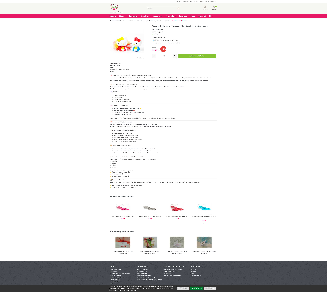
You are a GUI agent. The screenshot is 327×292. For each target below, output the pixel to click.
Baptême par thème (165, 20)
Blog (210, 16)
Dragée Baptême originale (151, 20)
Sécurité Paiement (142, 273)
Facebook (193, 269)
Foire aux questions (116, 275)
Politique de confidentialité (118, 277)
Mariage (122, 16)
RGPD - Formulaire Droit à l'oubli (146, 277)
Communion (133, 16)
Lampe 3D (202, 16)
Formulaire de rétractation (144, 275)
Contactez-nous (115, 281)
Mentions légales (115, 279)
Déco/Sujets (145, 16)
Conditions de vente (142, 269)
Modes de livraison (142, 271)
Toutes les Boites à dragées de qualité (133, 20)
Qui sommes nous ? (116, 269)
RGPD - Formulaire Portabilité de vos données (149, 279)
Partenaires (114, 271)
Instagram (193, 271)
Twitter (192, 273)
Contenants (183, 16)
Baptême (112, 16)
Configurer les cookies (196, 275)
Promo (192, 16)
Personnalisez (170, 16)
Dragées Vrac (157, 16)
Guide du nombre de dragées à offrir (120, 273)
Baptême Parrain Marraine (179, 20)
